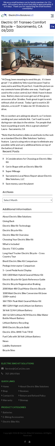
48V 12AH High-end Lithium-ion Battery (23, 305)
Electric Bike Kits (11, 421)
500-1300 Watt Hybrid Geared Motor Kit (23, 274)
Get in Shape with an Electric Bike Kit (24, 166)
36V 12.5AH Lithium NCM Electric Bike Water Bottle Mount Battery (25, 316)
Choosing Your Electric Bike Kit (18, 239)
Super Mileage (13, 171)
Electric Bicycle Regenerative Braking (21, 284)
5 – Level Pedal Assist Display (17, 270)
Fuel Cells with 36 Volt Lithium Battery (22, 336)
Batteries (7, 412)
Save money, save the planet (20, 183)
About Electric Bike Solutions (17, 216)
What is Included (11, 244)
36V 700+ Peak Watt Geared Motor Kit (22, 301)
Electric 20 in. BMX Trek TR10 (18, 331)
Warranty (7, 400)
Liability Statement (12, 345)
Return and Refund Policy (33, 395)
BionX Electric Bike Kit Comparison (20, 261)
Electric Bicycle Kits (12, 230)
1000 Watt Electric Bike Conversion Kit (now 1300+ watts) (25, 295)
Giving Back (8, 221)
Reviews (24, 391)
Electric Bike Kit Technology (17, 225)
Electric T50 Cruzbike (13, 248)
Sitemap (24, 400)
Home (6, 386)
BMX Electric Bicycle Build (16, 327)
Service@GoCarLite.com (17, 368)
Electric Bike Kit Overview (16, 234)
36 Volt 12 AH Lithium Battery (17, 310)
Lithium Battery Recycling (16, 322)
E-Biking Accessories (13, 417)
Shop (5, 391)
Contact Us (8, 395)
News (5, 341)
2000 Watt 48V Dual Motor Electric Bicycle (24, 288)
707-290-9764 (12, 373)
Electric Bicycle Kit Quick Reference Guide (24, 279)
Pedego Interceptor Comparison (19, 265)
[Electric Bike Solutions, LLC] (17, 15)
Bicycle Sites (9, 350)
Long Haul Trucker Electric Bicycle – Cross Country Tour (24, 255)
